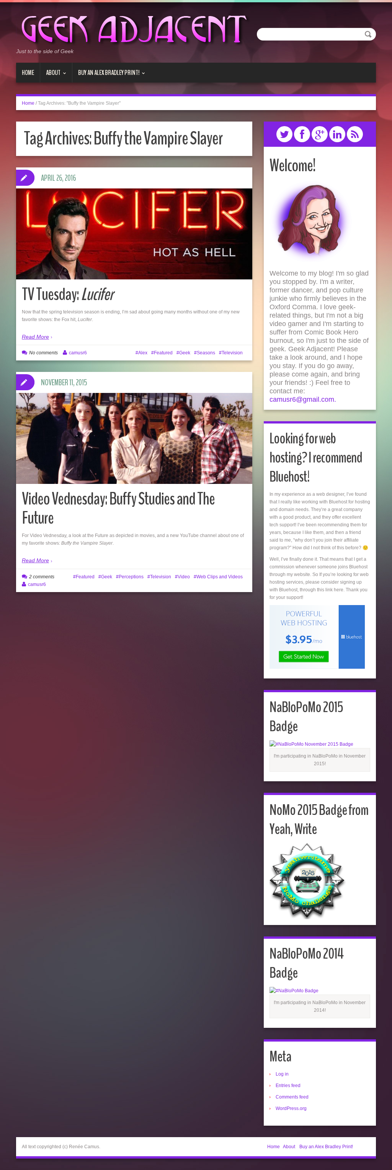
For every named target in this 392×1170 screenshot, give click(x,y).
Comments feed (292, 1097)
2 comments (41, 576)
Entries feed (288, 1085)
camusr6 (78, 352)
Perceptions (131, 576)
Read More (35, 337)
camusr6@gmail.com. (303, 399)
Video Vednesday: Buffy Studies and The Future (118, 508)
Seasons (206, 352)
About (50, 75)
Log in (282, 1074)
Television (232, 352)
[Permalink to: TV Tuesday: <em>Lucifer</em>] (134, 233)
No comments (43, 352)
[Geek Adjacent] (133, 28)
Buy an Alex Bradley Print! (105, 75)
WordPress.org (291, 1108)
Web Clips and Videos (219, 576)
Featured (163, 352)
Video (184, 576)
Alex (142, 352)
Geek (184, 352)
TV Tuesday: (67, 294)
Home (28, 72)
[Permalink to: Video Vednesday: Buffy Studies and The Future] (134, 445)
